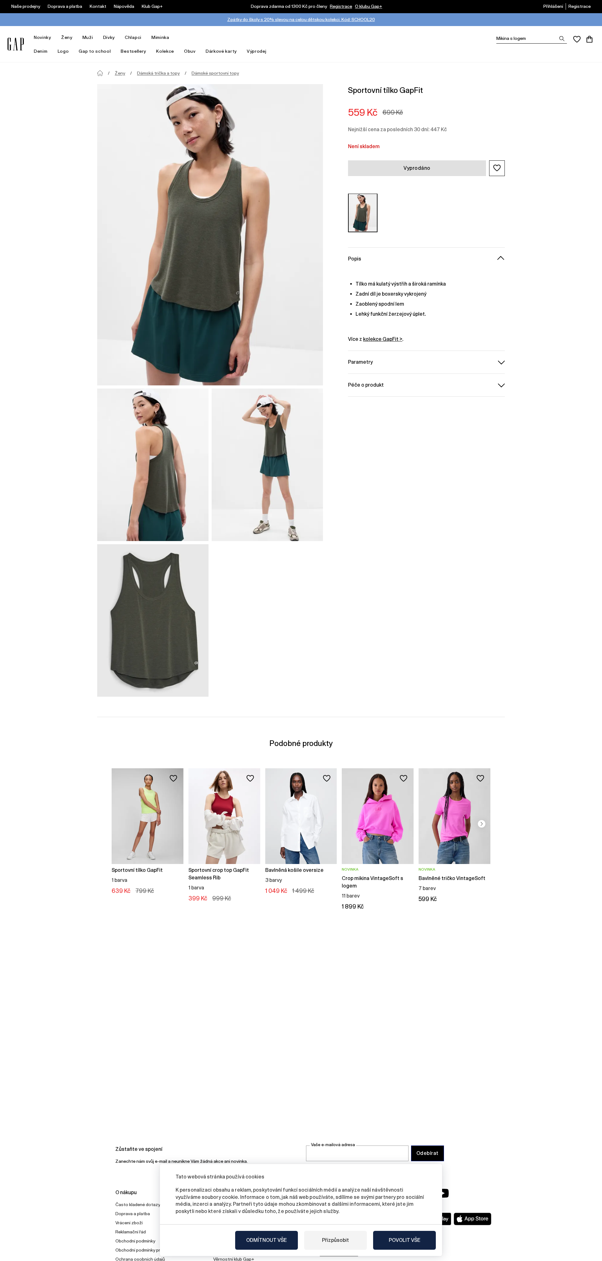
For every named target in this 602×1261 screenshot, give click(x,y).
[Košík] (589, 39)
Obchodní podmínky (135, 1240)
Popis (354, 258)
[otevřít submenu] (54, 37)
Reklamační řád (130, 1231)
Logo (63, 51)
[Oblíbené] (577, 39)
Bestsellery (133, 51)
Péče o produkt (366, 385)
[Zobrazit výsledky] (561, 38)
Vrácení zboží (129, 1222)
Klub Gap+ (152, 6)
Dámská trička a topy (158, 73)
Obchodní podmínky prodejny (144, 1250)
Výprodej (257, 51)
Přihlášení (553, 6)
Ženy (66, 37)
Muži (87, 37)
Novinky (42, 37)
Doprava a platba (65, 6)
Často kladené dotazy (137, 1204)
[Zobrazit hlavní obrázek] (210, 234)
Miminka (160, 37)
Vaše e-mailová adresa (333, 1144)
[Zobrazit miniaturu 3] (153, 620)
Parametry (360, 362)
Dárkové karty (221, 51)
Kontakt (98, 6)
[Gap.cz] (16, 44)
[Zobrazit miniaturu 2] (267, 465)
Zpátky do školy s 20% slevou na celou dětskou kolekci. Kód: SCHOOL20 (301, 19)
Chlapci (133, 37)
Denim (41, 51)
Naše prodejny (25, 6)
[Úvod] (100, 73)
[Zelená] (363, 212)
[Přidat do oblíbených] (173, 778)
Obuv (190, 51)
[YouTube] (442, 1193)
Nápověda (124, 6)
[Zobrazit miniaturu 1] (153, 465)
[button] (497, 168)
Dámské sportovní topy (215, 73)
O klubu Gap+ (368, 6)
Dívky (109, 37)
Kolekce (165, 51)
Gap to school (95, 51)
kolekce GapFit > (382, 339)
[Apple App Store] (472, 1219)
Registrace (341, 6)
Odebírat (427, 1153)
